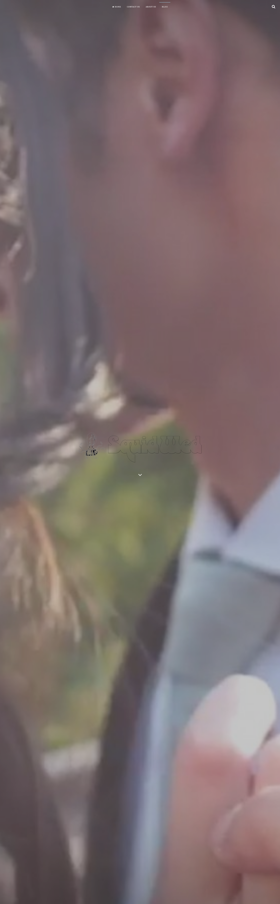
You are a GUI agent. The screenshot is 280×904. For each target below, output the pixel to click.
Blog (165, 7)
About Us (151, 7)
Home (118, 7)
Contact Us (133, 7)
